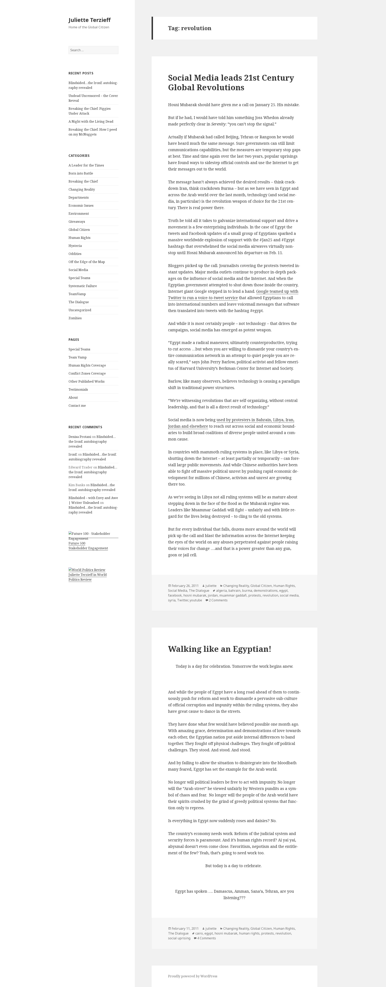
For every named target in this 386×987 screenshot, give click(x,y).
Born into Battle (81, 173)
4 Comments (206, 938)
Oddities (75, 254)
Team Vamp (78, 357)
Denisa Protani (80, 436)
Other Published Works (87, 381)
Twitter (182, 600)
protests (254, 595)
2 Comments (218, 600)
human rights (249, 933)
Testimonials (78, 389)
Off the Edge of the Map (87, 262)
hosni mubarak (194, 595)
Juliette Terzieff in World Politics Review (88, 577)
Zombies (75, 318)
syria (172, 600)
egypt (283, 590)
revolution (270, 595)
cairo (199, 933)
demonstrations (266, 590)
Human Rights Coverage (87, 365)
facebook (175, 595)
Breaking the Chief (83, 181)
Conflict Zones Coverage (87, 373)
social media (289, 595)
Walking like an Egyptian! (219, 648)
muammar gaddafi (233, 595)
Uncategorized (80, 310)
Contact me (77, 405)
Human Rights (79, 237)
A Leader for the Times (86, 165)
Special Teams (79, 278)
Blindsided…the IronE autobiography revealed (92, 441)
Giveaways (77, 221)
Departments (79, 197)
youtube (196, 600)
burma (247, 590)
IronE (73, 454)
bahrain (234, 590)
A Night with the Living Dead (91, 121)
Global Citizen (79, 229)
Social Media (78, 270)
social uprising (179, 938)
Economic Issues (81, 205)
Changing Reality (82, 189)
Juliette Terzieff (90, 20)
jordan (213, 595)
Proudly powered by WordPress (192, 976)
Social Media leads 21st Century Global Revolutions (231, 82)
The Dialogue (79, 302)
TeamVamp (77, 294)
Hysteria (75, 245)
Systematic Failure (83, 286)
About (73, 397)
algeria (221, 590)
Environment (79, 213)
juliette (211, 585)
